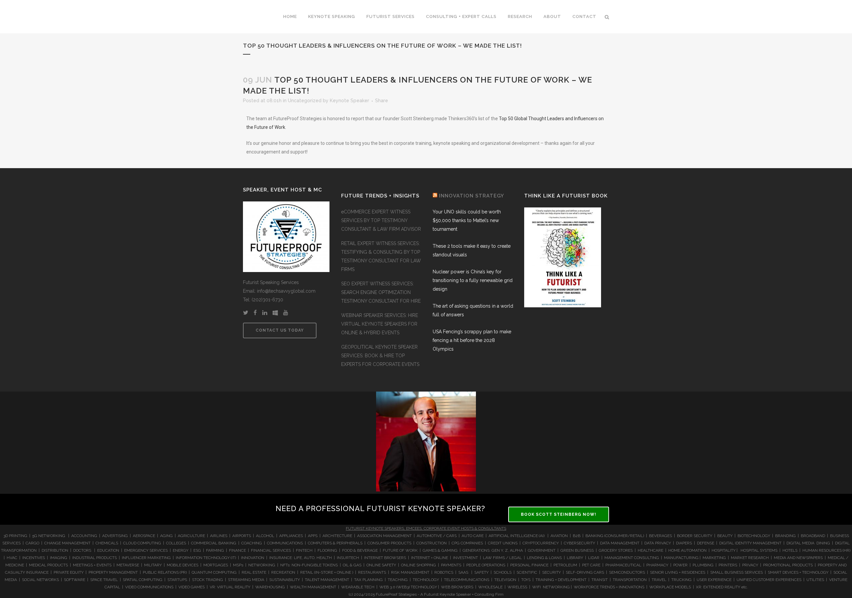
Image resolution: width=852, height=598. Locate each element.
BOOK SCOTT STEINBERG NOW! (558, 514)
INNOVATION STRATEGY (471, 196)
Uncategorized (304, 100)
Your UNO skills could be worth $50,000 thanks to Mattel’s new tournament (467, 220)
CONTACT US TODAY (280, 330)
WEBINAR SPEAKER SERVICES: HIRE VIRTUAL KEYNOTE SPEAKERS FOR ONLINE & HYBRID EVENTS (379, 324)
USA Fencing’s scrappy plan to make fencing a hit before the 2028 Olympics (472, 340)
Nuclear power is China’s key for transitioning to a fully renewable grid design (473, 280)
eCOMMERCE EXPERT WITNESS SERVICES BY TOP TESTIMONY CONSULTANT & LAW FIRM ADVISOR (381, 220)
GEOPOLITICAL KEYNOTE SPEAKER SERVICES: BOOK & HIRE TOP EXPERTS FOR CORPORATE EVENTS (380, 355)
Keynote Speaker (349, 100)
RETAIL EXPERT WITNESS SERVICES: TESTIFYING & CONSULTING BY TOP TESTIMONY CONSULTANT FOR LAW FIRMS (381, 256)
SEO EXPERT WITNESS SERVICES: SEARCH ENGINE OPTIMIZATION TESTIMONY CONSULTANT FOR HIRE (381, 292)
